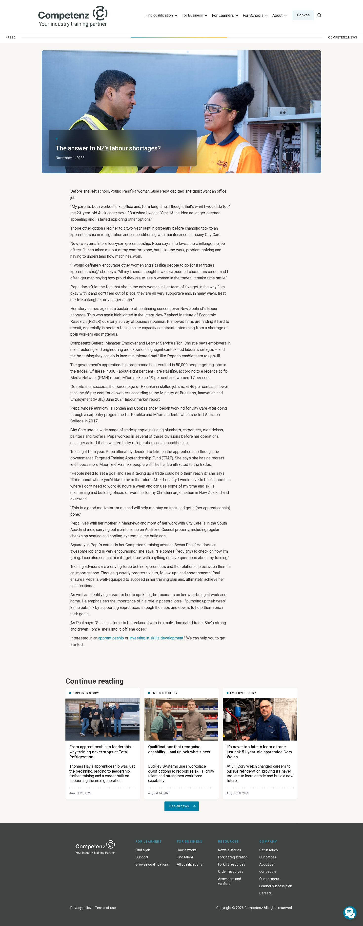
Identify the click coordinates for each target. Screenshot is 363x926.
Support (142, 857)
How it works (187, 850)
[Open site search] (319, 15)
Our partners (269, 879)
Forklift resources (231, 864)
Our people (267, 871)
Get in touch (268, 850)
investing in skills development (156, 638)
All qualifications (189, 864)
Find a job (143, 850)
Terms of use (105, 908)
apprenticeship (111, 638)
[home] (88, 16)
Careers (265, 893)
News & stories (229, 850)
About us (266, 864)
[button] (161, 15)
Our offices (267, 857)
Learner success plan (275, 886)
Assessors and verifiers (229, 881)
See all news (179, 806)
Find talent (185, 857)
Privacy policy (80, 908)
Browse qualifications (152, 864)
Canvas (303, 15)
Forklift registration (233, 857)
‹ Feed (11, 37)
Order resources (230, 871)
